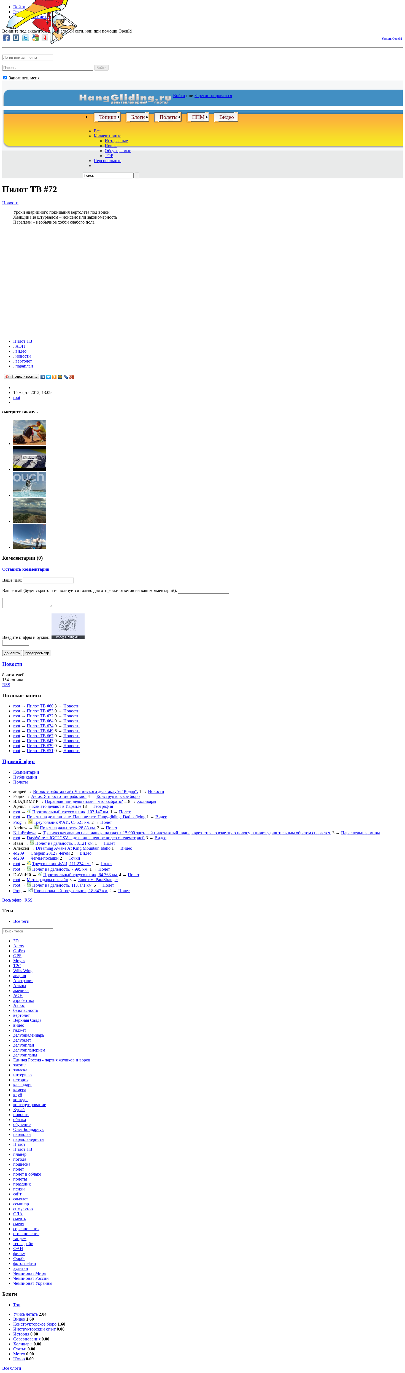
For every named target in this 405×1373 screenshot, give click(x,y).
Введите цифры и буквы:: (26, 637)
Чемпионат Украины (32, 1283)
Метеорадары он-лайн (47, 879)
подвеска (21, 1164)
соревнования (26, 1228)
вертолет (23, 361)
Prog (17, 822)
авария (19, 975)
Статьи (19, 1349)
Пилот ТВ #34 (40, 725)
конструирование (29, 1104)
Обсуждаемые (118, 150)
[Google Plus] (72, 376)
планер (19, 1154)
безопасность (25, 1010)
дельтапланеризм (29, 1050)
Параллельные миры (360, 832)
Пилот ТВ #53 (40, 711)
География (103, 806)
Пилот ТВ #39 (40, 745)
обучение (22, 1124)
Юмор (19, 1358)
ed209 (18, 853)
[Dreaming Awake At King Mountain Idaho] (29, 521)
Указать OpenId (392, 38)
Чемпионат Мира (29, 1273)
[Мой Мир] (60, 376)
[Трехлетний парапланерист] (29, 443)
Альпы (19, 985)
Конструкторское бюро (118, 796)
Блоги (138, 117)
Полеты (168, 117)
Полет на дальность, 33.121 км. (64, 843)
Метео (19, 1353)
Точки (74, 858)
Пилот (19, 1144)
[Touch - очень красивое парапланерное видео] (29, 495)
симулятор (23, 1208)
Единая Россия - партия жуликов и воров (51, 1060)
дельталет (22, 1040)
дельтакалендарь (28, 1035)
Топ (16, 1304)
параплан (24, 366)
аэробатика (23, 1000)
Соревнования (26, 1339)
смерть (19, 1218)
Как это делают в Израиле (56, 806)
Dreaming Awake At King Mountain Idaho (73, 848)
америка (21, 990)
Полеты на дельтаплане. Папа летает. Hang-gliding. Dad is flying (86, 816)
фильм (19, 1253)
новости (23, 356)
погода (19, 1159)
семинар (21, 1204)
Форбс (19, 1258)
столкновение (26, 1233)
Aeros (18, 945)
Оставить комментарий (25, 569)
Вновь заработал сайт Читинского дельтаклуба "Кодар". (85, 791)
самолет (20, 1199)
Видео (226, 117)
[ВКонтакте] (43, 376)
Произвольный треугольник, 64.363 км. (80, 874)
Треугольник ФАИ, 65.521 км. (62, 822)
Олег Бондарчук (28, 1129)
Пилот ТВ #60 (40, 706)
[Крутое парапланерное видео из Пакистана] (29, 469)
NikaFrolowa (24, 832)
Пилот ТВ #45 (40, 740)
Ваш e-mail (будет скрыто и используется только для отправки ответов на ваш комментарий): (89, 590)
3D (16, 940)
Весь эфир (11, 900)
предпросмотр (37, 653)
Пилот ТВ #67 (40, 735)
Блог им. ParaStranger (98, 879)
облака (19, 1119)
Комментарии (26, 772)
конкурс (20, 1099)
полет (18, 1169)
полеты (20, 1179)
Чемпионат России (31, 1278)
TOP (109, 155)
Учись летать (25, 1314)
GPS (17, 955)
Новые (111, 145)
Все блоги (11, 1368)
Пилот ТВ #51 (40, 750)
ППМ (198, 117)
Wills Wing (23, 970)
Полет (125, 811)
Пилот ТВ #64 (40, 720)
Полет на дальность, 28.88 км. (68, 827)
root (16, 397)
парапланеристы (28, 1139)
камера (19, 1089)
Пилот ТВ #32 (40, 716)
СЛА (18, 1213)
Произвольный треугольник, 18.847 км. (71, 890)
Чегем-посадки (45, 858)
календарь (22, 1084)
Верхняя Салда (27, 1020)
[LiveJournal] (66, 376)
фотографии (24, 1263)
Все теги (21, 921)
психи (19, 1189)
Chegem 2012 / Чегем (50, 853)
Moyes (19, 960)
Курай (19, 1109)
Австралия (23, 980)
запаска (20, 1070)
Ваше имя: (12, 580)
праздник (22, 1184)
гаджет (19, 1030)
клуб (17, 1094)
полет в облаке (27, 1174)
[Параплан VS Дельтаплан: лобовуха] (29, 547)
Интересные (116, 140)
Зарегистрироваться (213, 95)
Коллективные (107, 135)
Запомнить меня (23, 78)
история (20, 1079)
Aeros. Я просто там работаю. (59, 796)
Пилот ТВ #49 (40, 730)
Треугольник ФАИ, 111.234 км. (61, 863)
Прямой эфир (18, 761)
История (21, 1334)
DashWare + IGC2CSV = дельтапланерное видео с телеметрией (86, 837)
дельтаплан (23, 1045)
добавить (12, 653)
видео (20, 351)
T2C (17, 965)
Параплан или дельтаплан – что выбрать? (84, 801)
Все (97, 130)
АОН (20, 346)
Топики (108, 117)
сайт (17, 1194)
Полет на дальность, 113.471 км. (62, 885)
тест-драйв (23, 1243)
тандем (19, 1238)
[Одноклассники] (54, 376)
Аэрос (19, 1005)
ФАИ (18, 1248)
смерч (18, 1223)
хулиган (20, 1268)
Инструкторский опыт (34, 1329)
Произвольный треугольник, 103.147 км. (70, 811)
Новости (10, 202)
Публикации (25, 777)
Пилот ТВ (22, 341)
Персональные (107, 160)
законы (19, 1065)
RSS (6, 684)
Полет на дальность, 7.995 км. (60, 869)
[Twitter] (49, 376)
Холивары (146, 801)
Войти (101, 68)
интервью (22, 1074)
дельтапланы (25, 1055)
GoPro (19, 950)
